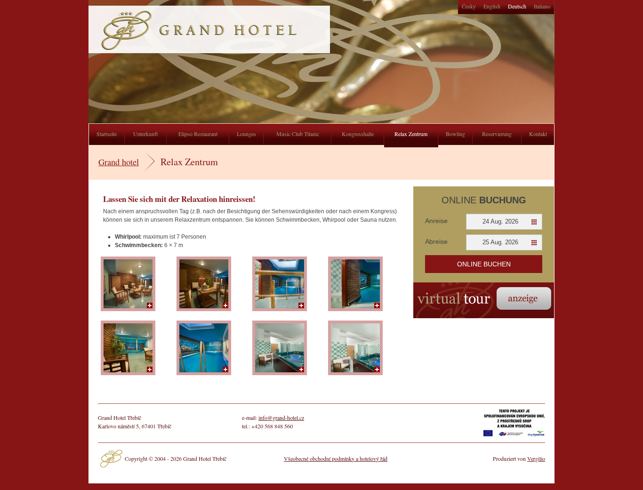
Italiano (542, 6)
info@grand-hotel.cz (281, 417)
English (491, 6)
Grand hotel (118, 162)
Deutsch (517, 6)
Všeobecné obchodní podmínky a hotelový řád (335, 458)
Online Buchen (484, 264)
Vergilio (536, 458)
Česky (469, 6)
